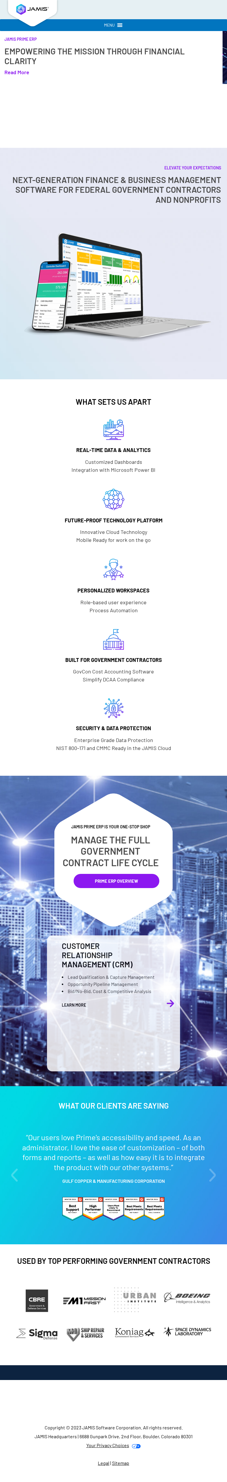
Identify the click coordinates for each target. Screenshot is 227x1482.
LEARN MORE (74, 1005)
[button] (109, 25)
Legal (103, 1462)
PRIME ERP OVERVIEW (116, 881)
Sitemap (120, 1462)
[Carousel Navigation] (170, 1003)
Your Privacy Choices (107, 1445)
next (170, 1003)
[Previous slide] (14, 1175)
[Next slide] (212, 1175)
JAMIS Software (32, 15)
